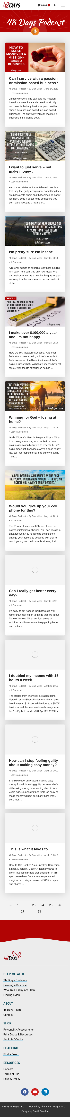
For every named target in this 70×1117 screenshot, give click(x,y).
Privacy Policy (11, 1079)
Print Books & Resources (18, 1034)
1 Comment (16, 262)
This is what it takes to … (30, 849)
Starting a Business (15, 980)
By (35, 88)
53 (39, 911)
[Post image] (35, 57)
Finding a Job (11, 995)
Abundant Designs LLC (53, 1106)
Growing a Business (15, 985)
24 (42, 905)
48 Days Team (12, 1009)
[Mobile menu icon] (63, 5)
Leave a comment (19, 93)
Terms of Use (11, 1074)
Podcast (8, 1069)
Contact (8, 1014)
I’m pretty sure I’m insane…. (33, 252)
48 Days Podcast (17, 88)
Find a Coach (11, 1054)
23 (34, 905)
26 (59, 905)
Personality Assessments (18, 1029)
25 (50, 905)
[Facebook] (25, 1092)
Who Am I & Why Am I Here (19, 990)
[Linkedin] (45, 1092)
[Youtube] (35, 1092)
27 (22, 911)
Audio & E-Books (13, 1039)
